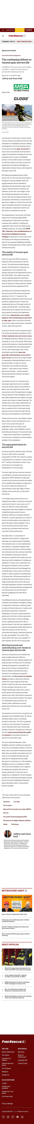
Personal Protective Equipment (11, 55)
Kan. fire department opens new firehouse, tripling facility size (15, 990)
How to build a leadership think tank (14, 914)
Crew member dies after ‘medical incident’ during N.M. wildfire (16, 976)
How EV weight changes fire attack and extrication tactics (15, 927)
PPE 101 (5, 813)
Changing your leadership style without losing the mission (15, 920)
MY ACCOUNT (20, 30)
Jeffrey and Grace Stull (12, 78)
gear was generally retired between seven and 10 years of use (16, 355)
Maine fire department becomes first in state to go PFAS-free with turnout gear (18, 969)
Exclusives (6, 801)
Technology (15, 824)
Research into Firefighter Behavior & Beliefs (17, 820)
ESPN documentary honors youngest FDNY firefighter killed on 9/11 (17, 983)
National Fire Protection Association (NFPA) (17, 809)
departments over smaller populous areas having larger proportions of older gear (17, 318)
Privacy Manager (7, 1104)
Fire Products (7, 805)
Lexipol (15, 1111)
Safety (5, 824)
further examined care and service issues (17, 336)
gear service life (23, 149)
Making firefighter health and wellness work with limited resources (18, 997)
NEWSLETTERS (10, 30)
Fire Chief (17, 801)
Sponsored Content (9, 50)
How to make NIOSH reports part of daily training (16, 934)
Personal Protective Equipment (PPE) (15, 817)
